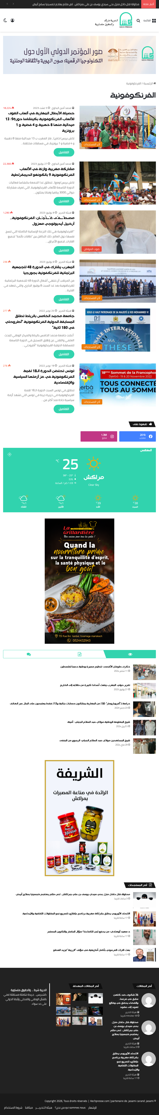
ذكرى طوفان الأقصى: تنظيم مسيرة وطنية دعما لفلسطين (95, 666)
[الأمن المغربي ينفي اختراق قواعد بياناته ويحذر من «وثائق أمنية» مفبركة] (95, 1011)
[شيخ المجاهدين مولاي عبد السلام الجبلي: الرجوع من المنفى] (144, 746)
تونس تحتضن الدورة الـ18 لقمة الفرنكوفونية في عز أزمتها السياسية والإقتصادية (43, 377)
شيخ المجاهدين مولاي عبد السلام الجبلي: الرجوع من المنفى (94, 740)
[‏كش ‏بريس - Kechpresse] (113, 20)
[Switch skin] (5, 21)
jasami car (134, 1100)
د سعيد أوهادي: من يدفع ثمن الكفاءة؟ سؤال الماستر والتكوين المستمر (88, 931)
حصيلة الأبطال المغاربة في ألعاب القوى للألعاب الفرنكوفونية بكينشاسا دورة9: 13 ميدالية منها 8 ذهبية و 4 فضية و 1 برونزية (39, 122)
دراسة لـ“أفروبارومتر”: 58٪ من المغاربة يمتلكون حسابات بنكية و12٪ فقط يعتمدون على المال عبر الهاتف (70, 703)
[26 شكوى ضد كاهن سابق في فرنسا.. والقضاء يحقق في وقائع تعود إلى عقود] (79, 997)
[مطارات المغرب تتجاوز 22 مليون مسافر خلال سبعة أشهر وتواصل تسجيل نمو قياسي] (79, 1011)
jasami (150, 1100)
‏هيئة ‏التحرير (65, 212)
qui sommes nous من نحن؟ (70, 1107)
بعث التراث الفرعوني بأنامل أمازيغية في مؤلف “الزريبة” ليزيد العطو (91, 950)
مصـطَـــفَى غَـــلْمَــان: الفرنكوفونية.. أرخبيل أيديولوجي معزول (42, 221)
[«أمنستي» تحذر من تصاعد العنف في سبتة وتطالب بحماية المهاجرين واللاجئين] (63, 1011)
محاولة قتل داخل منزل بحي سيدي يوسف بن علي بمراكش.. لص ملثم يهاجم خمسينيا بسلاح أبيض (73, 894)
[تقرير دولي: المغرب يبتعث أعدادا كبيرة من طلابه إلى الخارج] (144, 690)
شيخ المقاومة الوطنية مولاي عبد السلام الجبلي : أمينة (98, 722)
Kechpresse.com (99, 1100)
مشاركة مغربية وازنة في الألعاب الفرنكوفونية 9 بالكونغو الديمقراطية (42, 172)
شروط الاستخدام (13, 1107)
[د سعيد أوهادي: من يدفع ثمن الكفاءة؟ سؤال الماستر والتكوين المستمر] (144, 937)
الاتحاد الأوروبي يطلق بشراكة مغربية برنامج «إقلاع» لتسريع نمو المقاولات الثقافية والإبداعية (87, 4)
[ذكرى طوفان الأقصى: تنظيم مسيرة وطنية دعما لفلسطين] (144, 672)
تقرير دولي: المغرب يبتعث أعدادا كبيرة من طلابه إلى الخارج (95, 685)
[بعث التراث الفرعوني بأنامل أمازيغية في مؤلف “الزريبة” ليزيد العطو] (144, 955)
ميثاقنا (29, 1107)
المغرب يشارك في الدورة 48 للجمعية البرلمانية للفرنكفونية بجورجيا (43, 270)
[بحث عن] (138, 22)
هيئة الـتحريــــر (43, 1107)
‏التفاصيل (64, 152)
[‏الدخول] (12, 21)
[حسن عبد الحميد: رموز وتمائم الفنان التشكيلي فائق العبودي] (63, 999)
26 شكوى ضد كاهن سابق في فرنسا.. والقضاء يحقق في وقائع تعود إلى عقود (123, 1001)
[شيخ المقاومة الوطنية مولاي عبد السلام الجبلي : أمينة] (144, 727)
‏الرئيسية (148, 83)
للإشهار (92, 1107)
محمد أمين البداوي (61, 108)
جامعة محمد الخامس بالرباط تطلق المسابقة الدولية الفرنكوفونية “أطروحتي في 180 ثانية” (39, 322)
